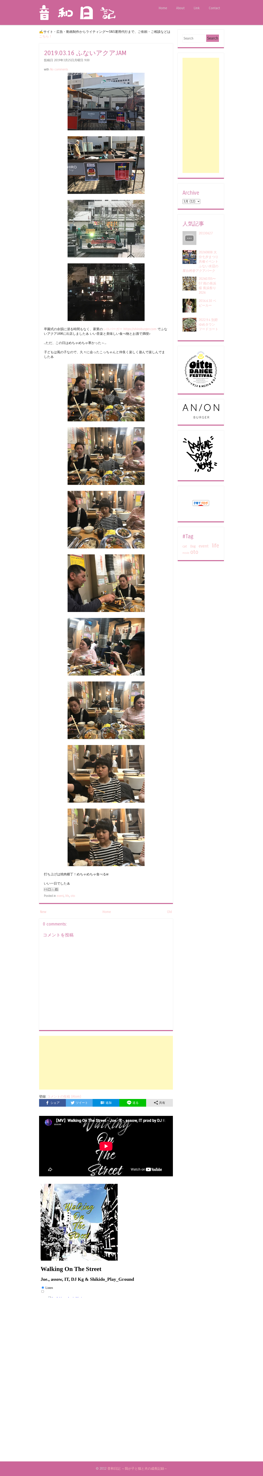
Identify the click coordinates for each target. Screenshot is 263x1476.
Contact (214, 8)
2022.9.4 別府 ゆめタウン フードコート (208, 324)
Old (169, 912)
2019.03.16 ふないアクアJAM (85, 53)
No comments (59, 69)
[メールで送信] (46, 889)
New (43, 912)
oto (73, 896)
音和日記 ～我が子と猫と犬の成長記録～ (137, 1469)
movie (186, 553)
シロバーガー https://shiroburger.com (130, 329)
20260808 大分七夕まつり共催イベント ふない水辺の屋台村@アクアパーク (200, 261)
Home (163, 8)
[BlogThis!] (49, 889)
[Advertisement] (106, 1063)
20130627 (206, 233)
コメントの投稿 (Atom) (64, 1097)
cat (185, 546)
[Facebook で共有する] (57, 889)
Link (197, 8)
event (60, 896)
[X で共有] (53, 889)
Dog (193, 546)
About (180, 8)
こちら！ (45, 36)
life (67, 896)
